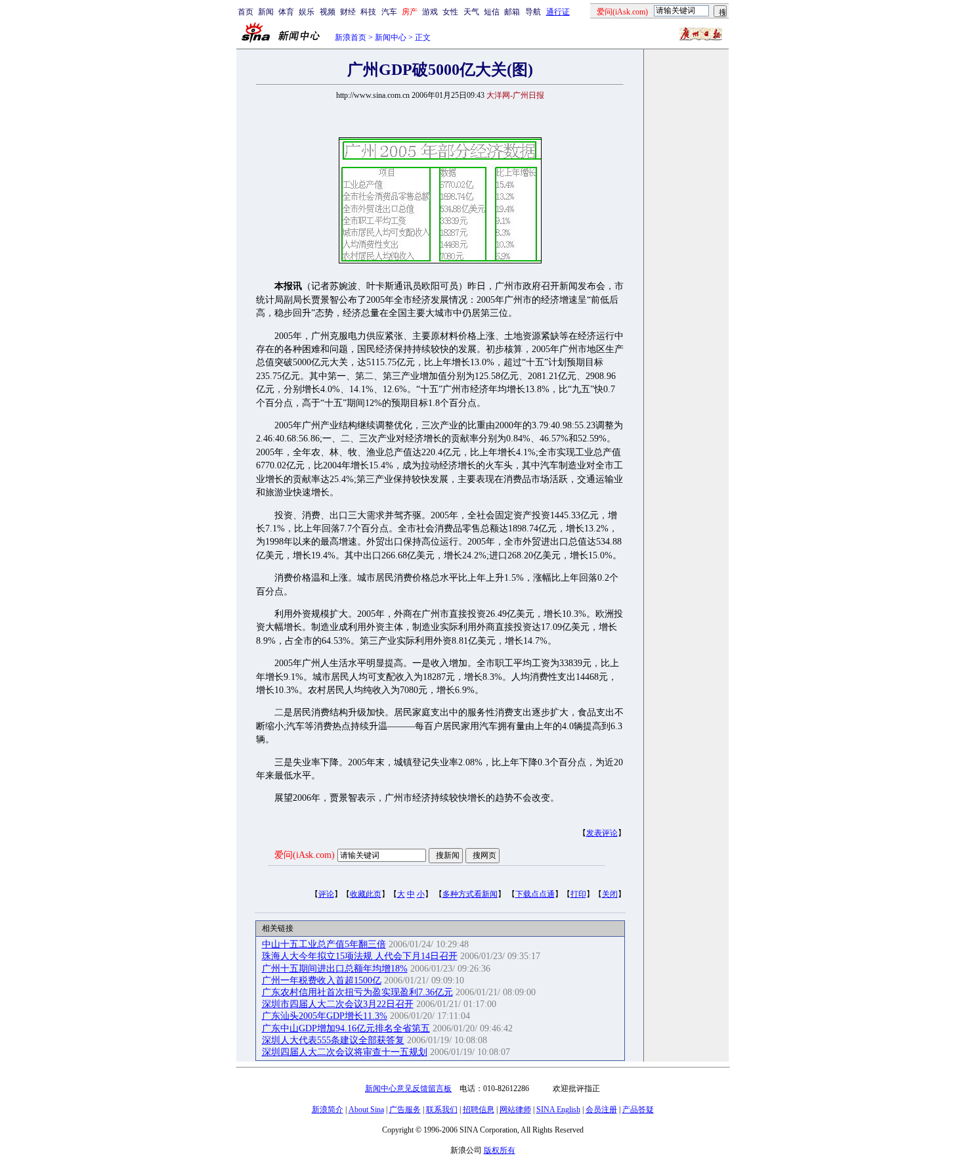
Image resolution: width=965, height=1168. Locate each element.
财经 (348, 11)
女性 (450, 11)
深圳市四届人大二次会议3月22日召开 (338, 1004)
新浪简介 (327, 1109)
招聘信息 (478, 1109)
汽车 (389, 11)
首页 (245, 11)
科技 (368, 11)
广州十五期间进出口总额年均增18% (335, 969)
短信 (492, 11)
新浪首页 (350, 37)
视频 (327, 11)
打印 (578, 894)
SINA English (558, 1109)
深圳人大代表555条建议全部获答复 (333, 1040)
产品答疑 (638, 1109)
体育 (286, 11)
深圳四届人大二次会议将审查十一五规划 (344, 1052)
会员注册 (601, 1109)
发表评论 (602, 833)
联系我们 (442, 1109)
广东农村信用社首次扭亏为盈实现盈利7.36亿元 (357, 992)
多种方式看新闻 (470, 894)
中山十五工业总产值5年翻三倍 (324, 944)
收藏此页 (365, 894)
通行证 (558, 11)
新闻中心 (390, 37)
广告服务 (405, 1109)
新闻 (266, 11)
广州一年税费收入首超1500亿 (321, 980)
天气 (471, 11)
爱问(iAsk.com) (304, 855)
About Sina (366, 1109)
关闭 (610, 894)
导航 (533, 11)
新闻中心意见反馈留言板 (408, 1088)
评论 (326, 894)
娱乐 (306, 11)
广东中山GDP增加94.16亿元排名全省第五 (346, 1028)
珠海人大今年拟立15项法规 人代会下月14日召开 (360, 956)
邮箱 (512, 11)
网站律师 (515, 1109)
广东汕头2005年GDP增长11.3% (324, 1016)
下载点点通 (535, 894)
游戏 (430, 11)
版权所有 (499, 1150)
